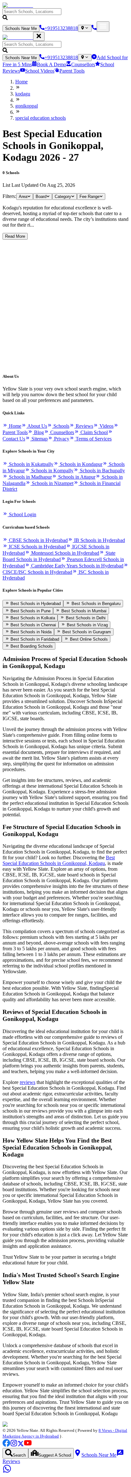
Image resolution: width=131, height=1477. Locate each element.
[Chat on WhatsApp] (7, 1471)
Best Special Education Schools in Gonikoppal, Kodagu (59, 860)
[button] (65, 14)
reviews (27, 1082)
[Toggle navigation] (103, 26)
